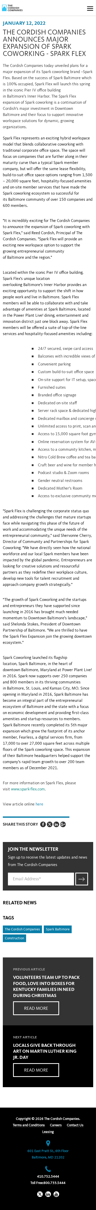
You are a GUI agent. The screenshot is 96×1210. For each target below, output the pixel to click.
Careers (56, 1125)
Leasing (48, 1132)
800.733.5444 (55, 1183)
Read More (36, 1008)
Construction (14, 938)
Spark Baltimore (58, 929)
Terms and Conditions (29, 1125)
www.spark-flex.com (28, 789)
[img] (12, 8)
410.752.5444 (48, 1176)
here (39, 804)
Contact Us (75, 1125)
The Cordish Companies (22, 929)
